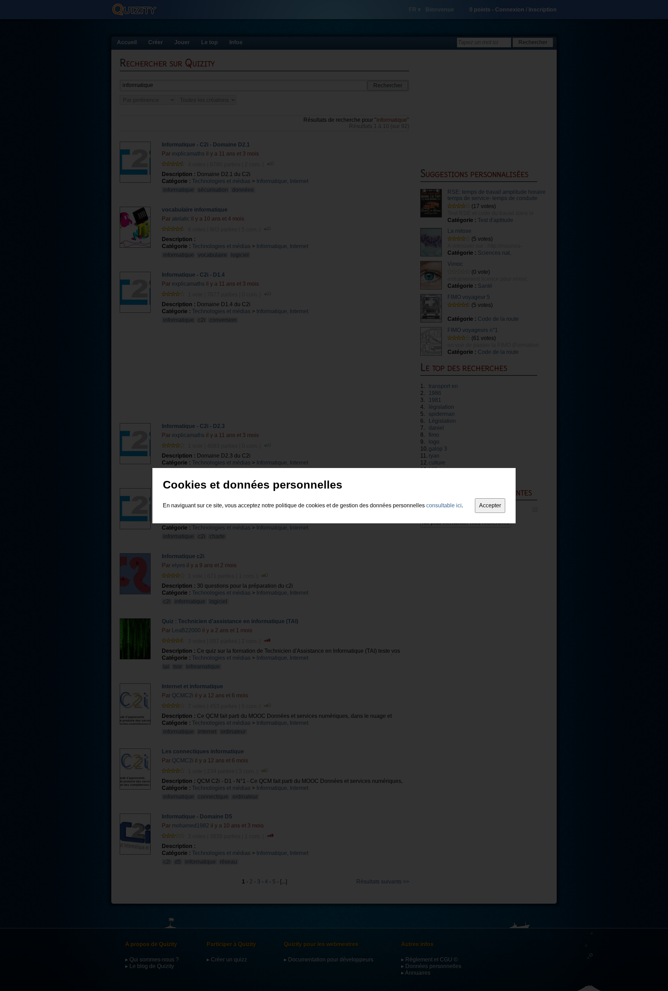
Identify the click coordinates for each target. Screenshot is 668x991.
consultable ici (444, 505)
